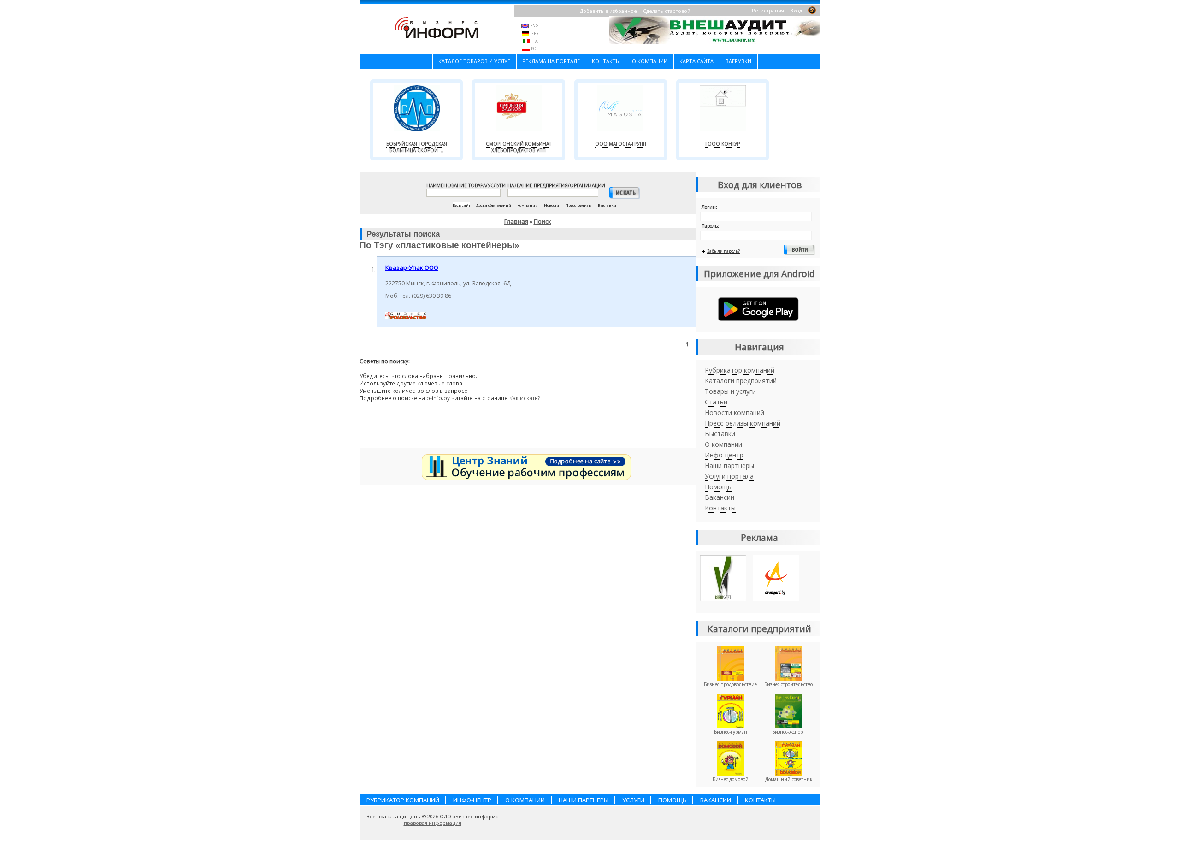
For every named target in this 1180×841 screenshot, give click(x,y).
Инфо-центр (724, 454)
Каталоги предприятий (741, 380)
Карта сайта (696, 61)
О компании (649, 61)
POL (534, 49)
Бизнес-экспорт (788, 731)
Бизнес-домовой (731, 779)
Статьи (716, 401)
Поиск (542, 221)
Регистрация (768, 10)
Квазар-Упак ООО (411, 267)
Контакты (606, 61)
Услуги (633, 800)
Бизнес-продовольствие (730, 684)
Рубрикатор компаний (739, 370)
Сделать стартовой (666, 10)
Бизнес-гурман (730, 731)
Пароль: (710, 226)
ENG (534, 26)
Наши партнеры (729, 465)
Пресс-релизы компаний (742, 423)
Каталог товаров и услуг (474, 61)
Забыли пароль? (723, 251)
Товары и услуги (730, 391)
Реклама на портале (551, 61)
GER (534, 33)
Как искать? (524, 398)
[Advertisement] (528, 428)
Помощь (718, 486)
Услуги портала (729, 476)
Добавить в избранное (608, 10)
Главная (516, 221)
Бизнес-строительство (788, 684)
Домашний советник (788, 779)
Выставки (720, 433)
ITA (534, 41)
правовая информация (432, 823)
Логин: (709, 207)
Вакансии (719, 497)
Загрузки (738, 61)
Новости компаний (734, 412)
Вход (796, 10)
